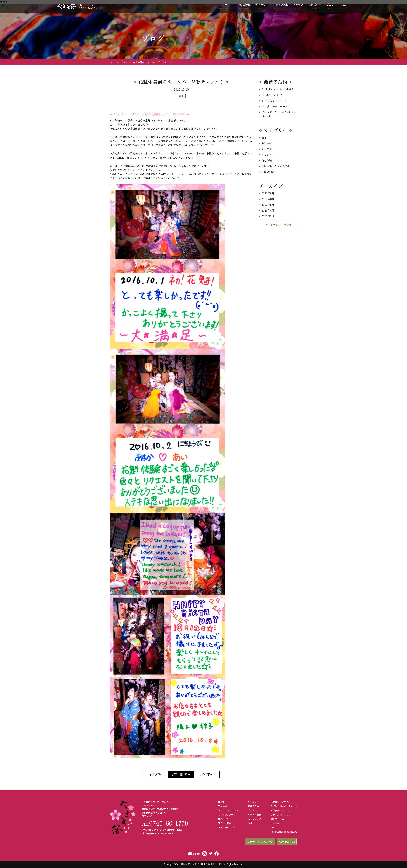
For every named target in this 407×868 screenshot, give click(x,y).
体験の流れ (244, 6)
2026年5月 (268, 205)
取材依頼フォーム (279, 810)
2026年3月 (268, 216)
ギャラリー (261, 6)
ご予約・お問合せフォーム (284, 806)
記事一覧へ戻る (181, 774)
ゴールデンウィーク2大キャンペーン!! (279, 114)
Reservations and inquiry (284, 831)
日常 (264, 137)
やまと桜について (227, 827)
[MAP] (175, 809)
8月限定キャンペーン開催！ (278, 89)
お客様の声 (314, 6)
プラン (225, 6)
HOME (221, 801)
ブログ (330, 6)
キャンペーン (269, 155)
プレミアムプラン (227, 814)
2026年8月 (268, 193)
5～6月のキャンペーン (275, 106)
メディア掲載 (280, 6)
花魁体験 (267, 160)
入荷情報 (267, 149)
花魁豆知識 (268, 172)
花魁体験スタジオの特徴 (276, 166)
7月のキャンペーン (272, 95)
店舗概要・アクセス (280, 801)
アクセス (298, 6)
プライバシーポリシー (282, 814)
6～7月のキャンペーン (274, 101)
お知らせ (267, 143)
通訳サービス (277, 818)
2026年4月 (268, 210)
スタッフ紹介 (254, 818)
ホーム (113, 62)
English (275, 823)
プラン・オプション (228, 810)
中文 (273, 827)
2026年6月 (268, 199)
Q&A (343, 6)
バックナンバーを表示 (278, 224)
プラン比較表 (224, 823)
